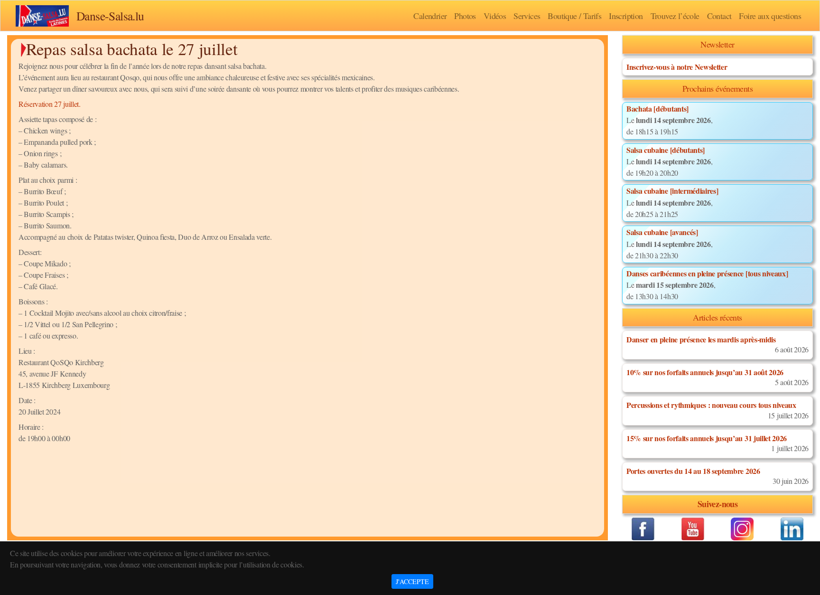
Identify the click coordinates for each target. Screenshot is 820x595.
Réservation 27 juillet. (50, 104)
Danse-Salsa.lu (110, 16)
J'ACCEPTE (412, 581)
